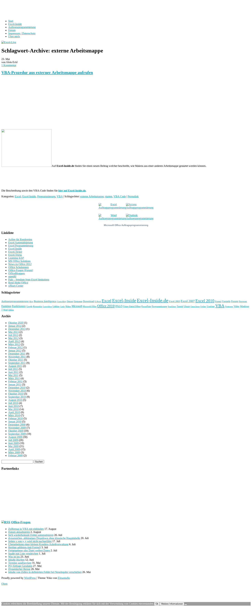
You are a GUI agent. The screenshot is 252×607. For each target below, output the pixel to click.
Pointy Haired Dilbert (132, 306)
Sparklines (172, 306)
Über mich (14, 36)
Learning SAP (16, 258)
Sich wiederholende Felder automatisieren (30, 535)
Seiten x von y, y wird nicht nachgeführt (30, 541)
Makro (68, 306)
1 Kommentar (8, 65)
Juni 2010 (13, 406)
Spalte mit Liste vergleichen (23, 553)
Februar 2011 (15, 381)
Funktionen (19, 306)
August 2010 (15, 399)
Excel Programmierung (20, 245)
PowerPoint (146, 306)
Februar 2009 (15, 455)
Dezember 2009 (17, 424)
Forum (11, 30)
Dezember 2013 (17, 329)
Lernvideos (47, 306)
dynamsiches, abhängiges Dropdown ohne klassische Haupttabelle (44, 538)
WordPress (30, 577)
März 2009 (14, 452)
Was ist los (14, 556)
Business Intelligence (45, 301)
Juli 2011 (13, 369)
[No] (185, 604)
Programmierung (46, 196)
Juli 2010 (13, 403)
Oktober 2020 (15, 322)
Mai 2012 (13, 338)
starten (108, 196)
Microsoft (77, 306)
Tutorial (180, 306)
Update (203, 306)
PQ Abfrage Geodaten (20, 565)
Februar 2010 (15, 418)
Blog (31, 301)
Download (88, 301)
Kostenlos (37, 306)
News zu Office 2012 (20, 264)
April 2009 (14, 449)
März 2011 (14, 378)
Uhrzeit (187, 306)
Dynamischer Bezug (19, 569)
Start (10, 21)
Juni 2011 (13, 372)
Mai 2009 (13, 446)
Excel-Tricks (15, 254)
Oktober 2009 (15, 430)
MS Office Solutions (19, 261)
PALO (119, 306)
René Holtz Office (18, 282)
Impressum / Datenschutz (21, 33)
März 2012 (14, 344)
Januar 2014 (14, 325)
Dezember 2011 (16, 353)
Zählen (11, 310)
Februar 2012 (15, 347)
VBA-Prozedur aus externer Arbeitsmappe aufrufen (47, 72)
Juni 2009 (13, 443)
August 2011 (15, 366)
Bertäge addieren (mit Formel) (24, 547)
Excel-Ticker (15, 251)
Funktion (6, 306)
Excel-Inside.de (152, 300)
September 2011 (17, 362)
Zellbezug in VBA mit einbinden (26, 528)
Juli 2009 (13, 440)
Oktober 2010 (15, 393)
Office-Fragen (21, 522)
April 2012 (14, 341)
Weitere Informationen (172, 604)
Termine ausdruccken (19, 562)
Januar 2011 (14, 384)
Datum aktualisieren (19, 532)
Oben (4, 583)
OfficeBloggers (16, 273)
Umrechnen (195, 306)
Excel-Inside (15, 24)
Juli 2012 (13, 335)
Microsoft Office (90, 306)
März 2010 (14, 415)
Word (5, 310)
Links (62, 306)
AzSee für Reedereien (20, 239)
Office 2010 (106, 306)
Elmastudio (64, 577)
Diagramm (78, 301)
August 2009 (15, 437)
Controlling (61, 301)
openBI (12, 276)
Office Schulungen (18, 267)
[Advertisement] (104, 102)
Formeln (226, 301)
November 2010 (17, 390)
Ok (156, 604)
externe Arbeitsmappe (92, 196)
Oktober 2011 (15, 359)
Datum (70, 301)
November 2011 (17, 356)
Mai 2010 (13, 409)
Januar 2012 (14, 350)
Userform (211, 306)
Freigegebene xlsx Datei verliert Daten (29, 550)
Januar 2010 (14, 421)
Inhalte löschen (16, 559)
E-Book (98, 301)
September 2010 (17, 396)
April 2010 (14, 412)
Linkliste (56, 306)
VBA (60, 196)
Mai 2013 (13, 332)
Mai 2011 (13, 375)
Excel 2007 (188, 301)
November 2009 (17, 427)
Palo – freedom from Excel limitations (28, 279)
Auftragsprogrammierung (22, 27)
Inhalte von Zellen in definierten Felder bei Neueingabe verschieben (45, 572)
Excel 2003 (174, 301)
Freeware (243, 301)
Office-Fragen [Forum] (20, 270)
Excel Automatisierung (20, 242)
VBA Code (119, 196)
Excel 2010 (204, 301)
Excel (18, 196)
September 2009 (17, 433)
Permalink (133, 196)
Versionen (229, 306)
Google (29, 306)
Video (236, 306)
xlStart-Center (15, 285)
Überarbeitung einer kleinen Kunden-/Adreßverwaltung (38, 544)
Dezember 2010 (17, 387)
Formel (218, 301)
